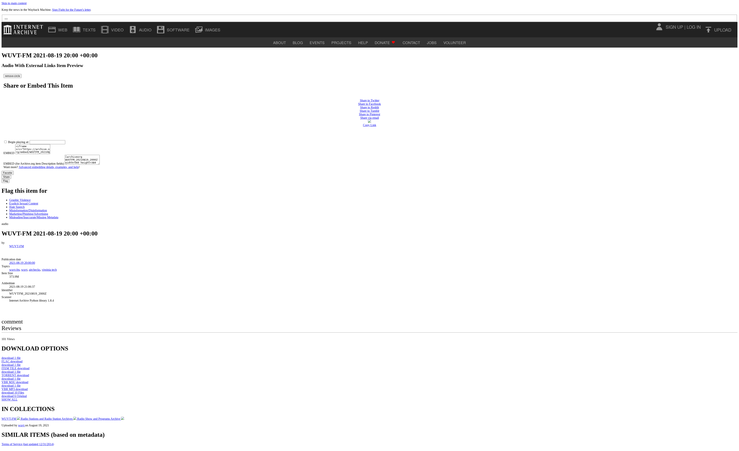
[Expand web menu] (58, 29)
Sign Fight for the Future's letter (71, 9)
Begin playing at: (18, 142)
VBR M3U (15, 382)
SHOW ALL (10, 399)
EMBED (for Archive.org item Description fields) (33, 163)
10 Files (13, 392)
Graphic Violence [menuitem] (20, 200)
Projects (341, 42)
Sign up (674, 27)
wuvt (24, 269)
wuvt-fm (14, 269)
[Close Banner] (6, 18)
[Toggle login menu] (659, 27)
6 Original (14, 396)
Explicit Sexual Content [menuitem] (23, 203)
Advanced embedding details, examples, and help (49, 167)
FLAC (12, 361)
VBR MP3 (15, 389)
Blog (298, 42)
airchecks (34, 269)
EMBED (8, 153)
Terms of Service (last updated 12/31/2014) (28, 444)
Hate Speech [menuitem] (17, 207)
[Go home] (24, 29)
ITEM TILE (15, 368)
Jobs (432, 42)
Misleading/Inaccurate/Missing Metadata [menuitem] (33, 217)
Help (363, 42)
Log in (694, 27)
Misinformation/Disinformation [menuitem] (28, 210)
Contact (411, 42)
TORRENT (15, 375)
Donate (382, 42)
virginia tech (49, 269)
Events (317, 42)
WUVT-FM (16, 246)
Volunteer (454, 42)
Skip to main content (14, 3)
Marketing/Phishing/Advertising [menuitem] (28, 213)
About (279, 42)
